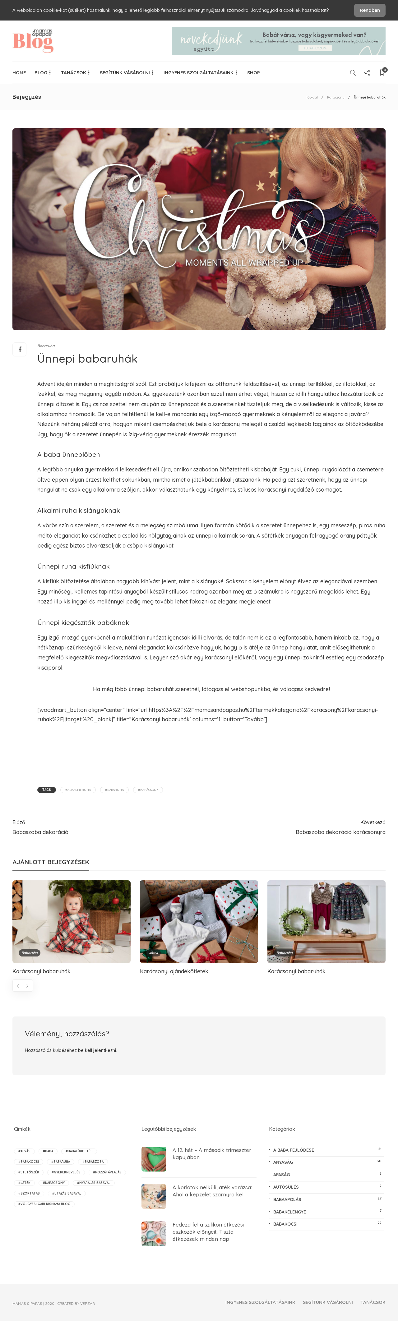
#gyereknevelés (66, 1172)
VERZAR (87, 1303)
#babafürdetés (79, 1151)
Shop (253, 73)
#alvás (24, 1151)
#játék (24, 1183)
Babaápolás (327, 1199)
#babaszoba (93, 1162)
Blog (41, 73)
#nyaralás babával (93, 1183)
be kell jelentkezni (97, 1050)
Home (19, 73)
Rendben (370, 10)
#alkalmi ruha (78, 790)
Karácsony (336, 97)
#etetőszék (28, 1172)
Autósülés (327, 1187)
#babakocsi (28, 1162)
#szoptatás (29, 1193)
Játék (153, 953)
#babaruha (114, 790)
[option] (71, 927)
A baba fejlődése (327, 1150)
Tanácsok (73, 73)
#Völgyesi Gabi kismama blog (44, 1204)
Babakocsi (327, 1224)
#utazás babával (66, 1193)
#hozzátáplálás (107, 1172)
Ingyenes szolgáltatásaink (199, 73)
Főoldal (312, 97)
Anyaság (327, 1162)
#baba (48, 1151)
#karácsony (148, 790)
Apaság (327, 1174)
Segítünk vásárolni (125, 73)
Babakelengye (327, 1212)
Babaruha (45, 345)
